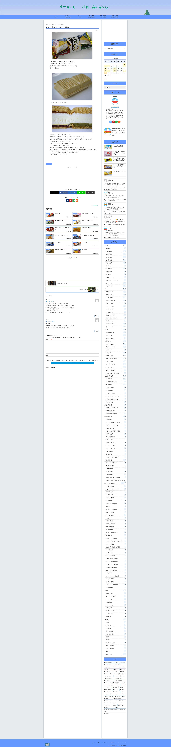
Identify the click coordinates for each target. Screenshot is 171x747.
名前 (47, 355)
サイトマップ (123, 742)
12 (115, 68)
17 (108, 70)
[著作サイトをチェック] (67, 200)
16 (105, 70)
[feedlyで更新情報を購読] (73, 200)
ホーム (94, 742)
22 (124, 70)
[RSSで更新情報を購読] (77, 200)
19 (115, 70)
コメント (49, 339)
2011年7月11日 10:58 (50, 301)
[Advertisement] (72, 177)
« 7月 (105, 78)
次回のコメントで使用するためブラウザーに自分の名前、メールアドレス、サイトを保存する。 (73, 360)
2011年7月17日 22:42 (50, 321)
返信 (97, 315)
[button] (90, 192)
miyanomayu (115, 107)
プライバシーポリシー (114, 742)
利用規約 (99, 742)
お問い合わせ (105, 742)
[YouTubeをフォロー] (70, 200)
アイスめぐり (49, 163)
